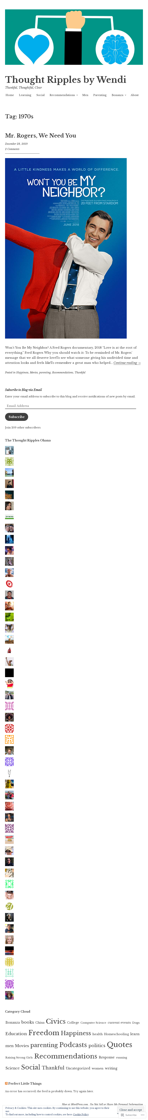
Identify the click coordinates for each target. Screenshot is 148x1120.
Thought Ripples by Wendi (65, 80)
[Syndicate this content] (6, 1083)
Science (12, 1068)
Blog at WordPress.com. (75, 1104)
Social (40, 95)
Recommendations (62, 95)
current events (119, 1022)
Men (85, 95)
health (97, 1034)
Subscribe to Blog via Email (23, 390)
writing (111, 1068)
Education (16, 1033)
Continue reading (127, 363)
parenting (45, 372)
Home (10, 95)
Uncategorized (78, 1068)
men (9, 1046)
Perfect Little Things (25, 1083)
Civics (56, 1021)
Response (107, 1057)
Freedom (43, 1033)
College (73, 1022)
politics (96, 1045)
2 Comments (12, 149)
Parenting (99, 95)
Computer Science (93, 1022)
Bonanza (117, 95)
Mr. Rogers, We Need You (40, 135)
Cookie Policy (81, 1114)
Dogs (136, 1022)
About (135, 95)
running (121, 1057)
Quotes (119, 1044)
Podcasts (73, 1045)
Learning (25, 95)
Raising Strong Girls (19, 1057)
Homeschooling (116, 1034)
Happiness (22, 372)
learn (135, 1034)
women (97, 1068)
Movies (34, 372)
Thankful (80, 372)
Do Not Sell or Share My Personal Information (116, 1104)
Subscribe (17, 417)
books (27, 1022)
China (39, 1022)
